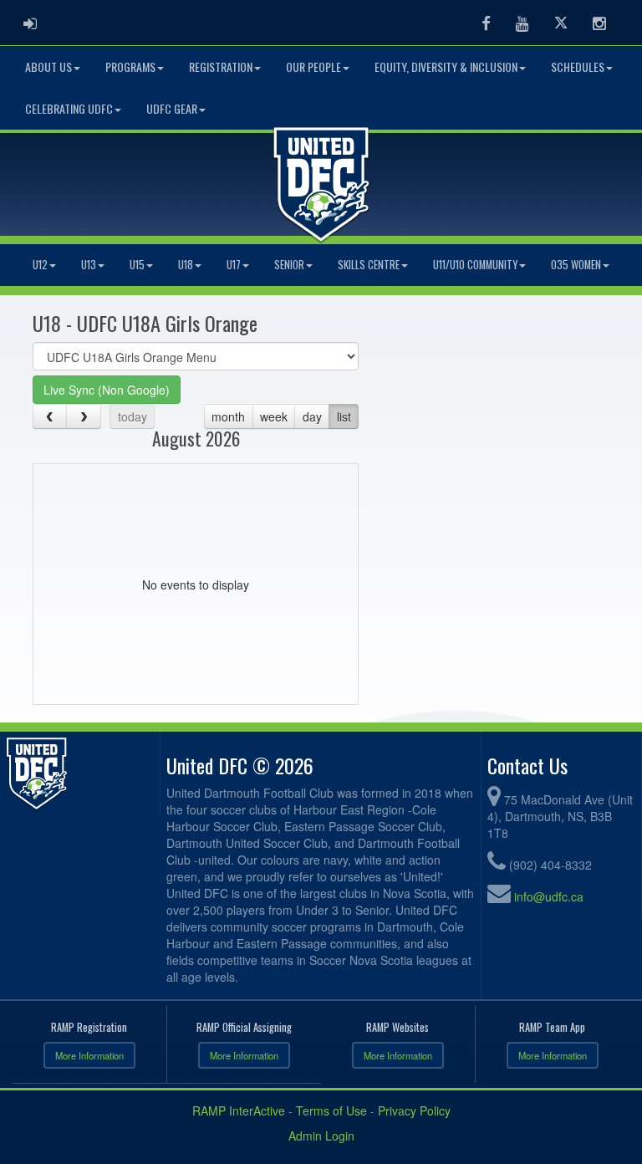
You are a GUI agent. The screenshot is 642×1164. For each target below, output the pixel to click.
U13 (88, 265)
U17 (234, 265)
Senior (289, 265)
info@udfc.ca (548, 896)
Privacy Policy (414, 1110)
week (274, 416)
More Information (89, 1055)
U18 (185, 265)
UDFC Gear (171, 108)
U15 (137, 265)
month (228, 416)
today (132, 416)
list (344, 416)
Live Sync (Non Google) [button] (106, 389)
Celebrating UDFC (69, 108)
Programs (130, 66)
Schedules (577, 66)
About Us (48, 66)
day (312, 416)
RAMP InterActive (238, 1110)
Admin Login (321, 1135)
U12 (40, 265)
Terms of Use (331, 1110)
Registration (220, 66)
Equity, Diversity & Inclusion (445, 66)
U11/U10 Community (475, 265)
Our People (313, 66)
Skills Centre (369, 265)
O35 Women (576, 265)
